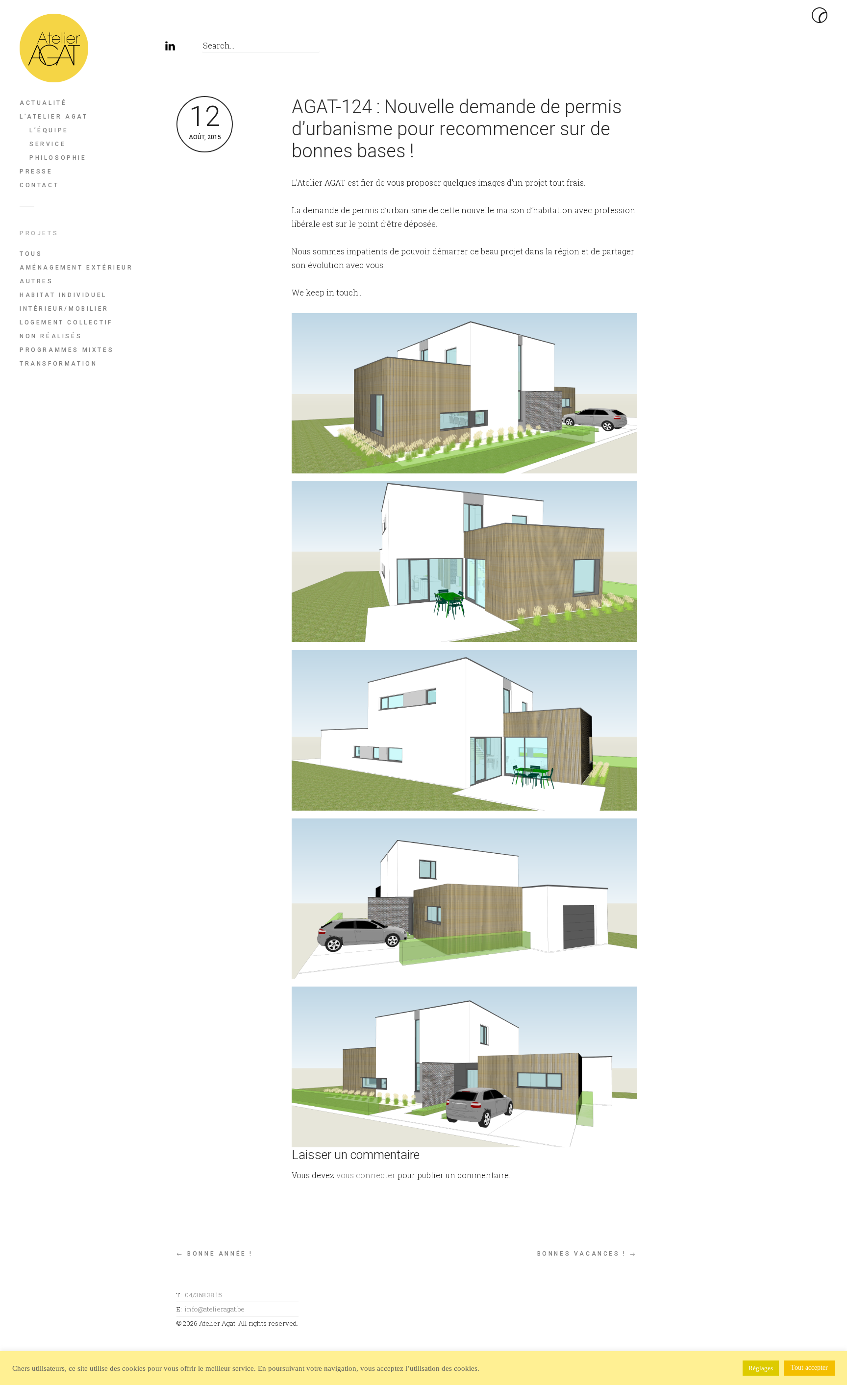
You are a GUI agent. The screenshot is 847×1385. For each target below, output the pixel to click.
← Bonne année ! (214, 1253)
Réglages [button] (760, 1368)
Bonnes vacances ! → (587, 1253)
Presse (36, 171)
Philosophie (58, 157)
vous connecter (366, 1175)
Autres (36, 281)
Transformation (58, 363)
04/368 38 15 (203, 1294)
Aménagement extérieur (76, 267)
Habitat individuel (63, 295)
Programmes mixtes (67, 349)
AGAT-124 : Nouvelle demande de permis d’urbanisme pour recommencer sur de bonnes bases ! (457, 129)
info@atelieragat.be (215, 1309)
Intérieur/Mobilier (64, 308)
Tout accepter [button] (809, 1367)
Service (47, 144)
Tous (31, 253)
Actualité (43, 102)
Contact (39, 185)
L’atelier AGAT (54, 116)
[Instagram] (149, 48)
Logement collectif (66, 322)
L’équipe (49, 130)
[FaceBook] (127, 48)
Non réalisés (51, 336)
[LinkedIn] (171, 48)
